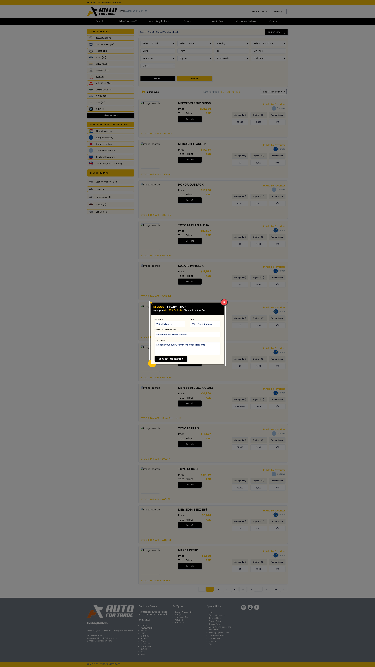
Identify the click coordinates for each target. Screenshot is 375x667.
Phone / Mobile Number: (165, 330)
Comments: (160, 340)
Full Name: (159, 319)
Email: (192, 319)
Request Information (170, 358)
